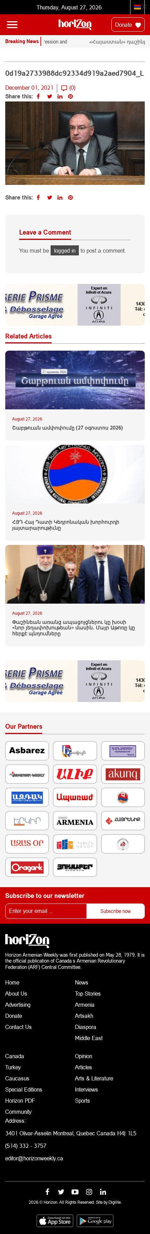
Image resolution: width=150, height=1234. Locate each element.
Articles (83, 1067)
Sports (82, 1100)
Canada (14, 1056)
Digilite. (115, 1202)
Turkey (13, 1067)
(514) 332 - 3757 (25, 1145)
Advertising (18, 1004)
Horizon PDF (20, 1100)
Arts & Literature (94, 1078)
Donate (124, 24)
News (81, 982)
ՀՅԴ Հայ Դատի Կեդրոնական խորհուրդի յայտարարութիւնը (65, 525)
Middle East (89, 1038)
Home (12, 982)
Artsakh (84, 1015)
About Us (16, 993)
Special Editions (23, 1089)
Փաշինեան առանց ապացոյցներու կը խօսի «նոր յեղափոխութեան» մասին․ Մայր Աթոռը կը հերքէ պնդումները (73, 628)
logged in (64, 250)
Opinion (83, 1056)
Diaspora (85, 1026)
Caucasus (17, 1078)
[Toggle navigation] (12, 25)
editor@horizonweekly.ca (34, 1158)
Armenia (85, 1004)
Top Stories (88, 993)
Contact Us (18, 1026)
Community (18, 1111)
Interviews (86, 1089)
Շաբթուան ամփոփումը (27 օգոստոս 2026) (67, 428)
